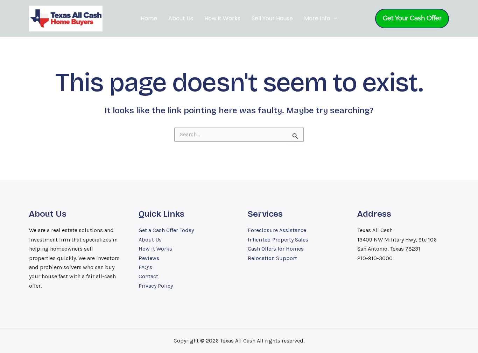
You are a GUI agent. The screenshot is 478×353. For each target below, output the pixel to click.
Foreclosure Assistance (277, 230)
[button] (333, 19)
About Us (180, 18)
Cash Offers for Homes (276, 248)
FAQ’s (145, 267)
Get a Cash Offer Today (166, 230)
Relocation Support (272, 258)
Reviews (149, 258)
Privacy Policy (156, 285)
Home (149, 18)
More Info (317, 18)
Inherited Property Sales (278, 239)
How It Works (222, 18)
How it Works (155, 248)
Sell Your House (272, 18)
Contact (148, 276)
